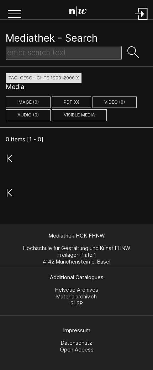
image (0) (28, 102)
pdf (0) (71, 102)
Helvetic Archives (76, 289)
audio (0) (28, 115)
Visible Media (79, 115)
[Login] (141, 20)
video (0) (114, 102)
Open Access (77, 349)
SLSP (76, 303)
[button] (14, 14)
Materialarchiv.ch (76, 296)
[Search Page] (77, 12)
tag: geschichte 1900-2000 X (43, 77)
